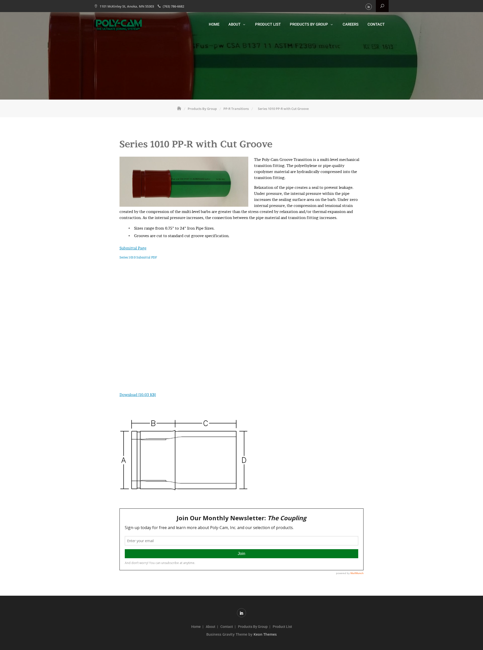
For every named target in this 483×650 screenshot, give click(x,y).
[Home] (180, 108)
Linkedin (369, 7)
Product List (268, 24)
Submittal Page (132, 248)
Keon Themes (265, 634)
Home (214, 24)
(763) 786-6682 (173, 6)
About (234, 24)
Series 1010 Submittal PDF (138, 257)
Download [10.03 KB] (137, 394)
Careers (350, 24)
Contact (376, 24)
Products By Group (309, 24)
